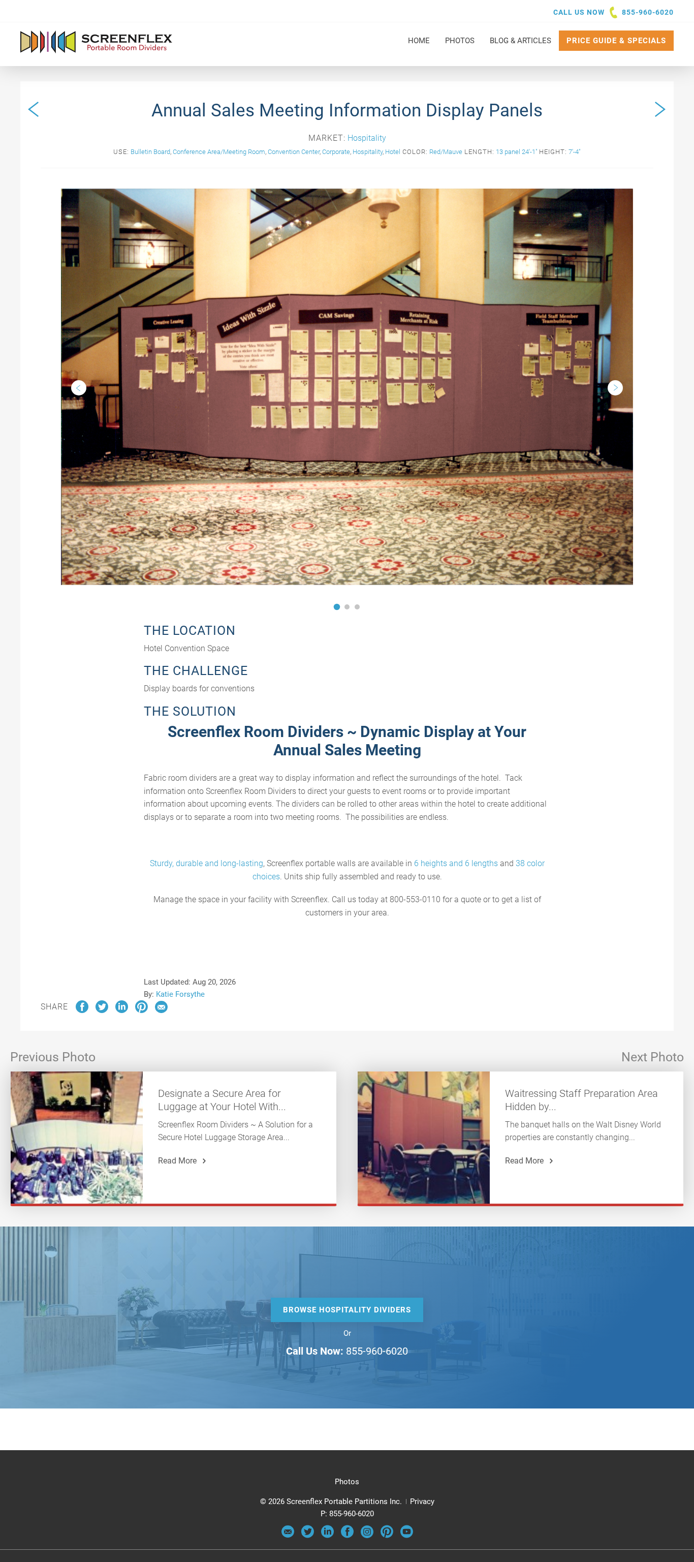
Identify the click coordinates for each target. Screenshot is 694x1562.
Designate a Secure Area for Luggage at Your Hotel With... (222, 1100)
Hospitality (367, 138)
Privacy (422, 1501)
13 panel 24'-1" (517, 152)
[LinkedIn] (327, 1535)
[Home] (96, 48)
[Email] (287, 1535)
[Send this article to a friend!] (161, 1010)
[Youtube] (406, 1535)
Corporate (336, 152)
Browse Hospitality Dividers (347, 1309)
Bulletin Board (150, 152)
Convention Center (294, 152)
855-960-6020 (648, 12)
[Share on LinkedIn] (121, 1010)
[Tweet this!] (102, 1010)
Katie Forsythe (180, 994)
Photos (347, 1481)
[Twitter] (307, 1535)
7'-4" (575, 152)
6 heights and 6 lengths (456, 863)
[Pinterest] (387, 1535)
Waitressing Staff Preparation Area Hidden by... (581, 1100)
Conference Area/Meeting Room (219, 152)
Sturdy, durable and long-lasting (206, 863)
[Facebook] (347, 1535)
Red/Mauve (445, 152)
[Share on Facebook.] (82, 1010)
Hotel (392, 152)
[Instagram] (367, 1535)
